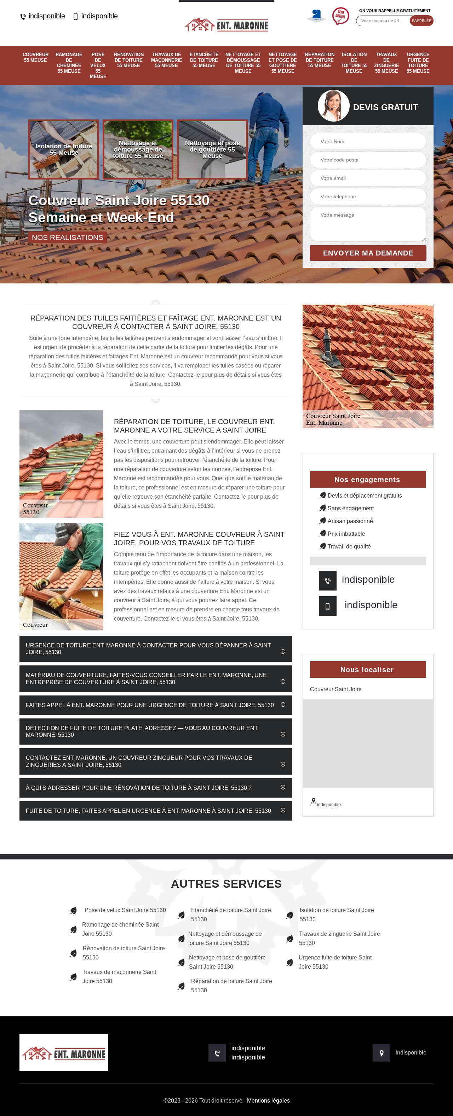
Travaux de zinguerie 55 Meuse (386, 63)
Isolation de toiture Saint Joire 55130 (337, 914)
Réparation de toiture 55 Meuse (319, 60)
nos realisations (67, 237)
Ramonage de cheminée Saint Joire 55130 (120, 929)
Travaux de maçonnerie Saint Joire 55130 (119, 976)
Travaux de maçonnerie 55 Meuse (166, 60)
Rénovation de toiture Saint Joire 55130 (124, 953)
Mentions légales (268, 1101)
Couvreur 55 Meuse (35, 57)
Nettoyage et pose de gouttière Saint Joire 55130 (227, 962)
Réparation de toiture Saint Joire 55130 (231, 985)
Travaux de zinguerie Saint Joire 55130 (339, 938)
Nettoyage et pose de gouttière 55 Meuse (283, 63)
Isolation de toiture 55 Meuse (354, 63)
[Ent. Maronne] (226, 23)
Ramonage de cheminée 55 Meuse (69, 63)
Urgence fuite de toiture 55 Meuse (418, 63)
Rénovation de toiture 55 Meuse (129, 60)
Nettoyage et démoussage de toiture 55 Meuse (243, 63)
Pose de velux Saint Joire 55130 (125, 910)
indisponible (46, 16)
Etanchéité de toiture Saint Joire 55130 (231, 914)
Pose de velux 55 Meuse (98, 65)
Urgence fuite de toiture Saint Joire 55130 (335, 962)
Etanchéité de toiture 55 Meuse (204, 60)
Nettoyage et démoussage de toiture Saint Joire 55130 (225, 938)
